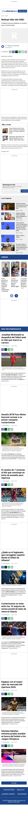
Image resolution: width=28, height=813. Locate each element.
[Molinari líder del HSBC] (14, 35)
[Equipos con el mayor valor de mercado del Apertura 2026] (13, 704)
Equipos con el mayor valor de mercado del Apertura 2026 (11, 684)
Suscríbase (22, 794)
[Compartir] (26, 52)
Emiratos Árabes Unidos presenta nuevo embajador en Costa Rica (21, 215)
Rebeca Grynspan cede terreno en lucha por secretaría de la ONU (22, 206)
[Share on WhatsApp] (19, 52)
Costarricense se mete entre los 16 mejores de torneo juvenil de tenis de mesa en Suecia (13, 607)
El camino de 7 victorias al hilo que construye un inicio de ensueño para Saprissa (13, 474)
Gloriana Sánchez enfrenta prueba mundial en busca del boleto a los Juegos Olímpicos (13, 735)
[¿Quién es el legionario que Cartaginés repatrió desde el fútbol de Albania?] (13, 577)
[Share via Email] (22, 52)
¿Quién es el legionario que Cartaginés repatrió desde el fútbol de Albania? (13, 556)
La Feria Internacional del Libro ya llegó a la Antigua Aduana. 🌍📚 (15, 282)
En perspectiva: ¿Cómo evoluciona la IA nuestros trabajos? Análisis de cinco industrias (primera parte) (22, 226)
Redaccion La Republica (13, 45)
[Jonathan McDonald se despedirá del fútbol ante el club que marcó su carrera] (13, 360)
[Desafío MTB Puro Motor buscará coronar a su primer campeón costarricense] (13, 439)
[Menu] (3, 11)
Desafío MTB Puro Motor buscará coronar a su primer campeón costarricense (13, 418)
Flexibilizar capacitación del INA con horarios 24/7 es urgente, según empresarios (16, 138)
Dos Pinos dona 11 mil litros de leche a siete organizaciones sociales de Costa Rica (21, 247)
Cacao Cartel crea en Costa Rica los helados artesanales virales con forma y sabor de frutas (17, 131)
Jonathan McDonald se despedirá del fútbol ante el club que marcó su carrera (13, 338)
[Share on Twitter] (16, 52)
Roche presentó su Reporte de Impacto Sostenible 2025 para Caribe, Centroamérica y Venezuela (5, 285)
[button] (22, 11)
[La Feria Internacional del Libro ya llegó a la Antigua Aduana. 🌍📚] (15, 269)
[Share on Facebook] (13, 52)
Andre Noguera (6, 345)
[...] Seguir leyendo (12, 648)
